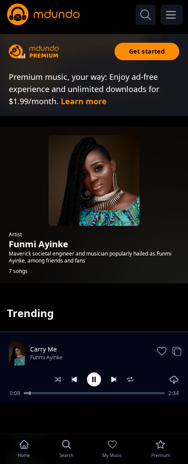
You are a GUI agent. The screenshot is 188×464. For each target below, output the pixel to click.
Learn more (84, 101)
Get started (147, 51)
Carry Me (43, 349)
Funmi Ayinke (46, 357)
